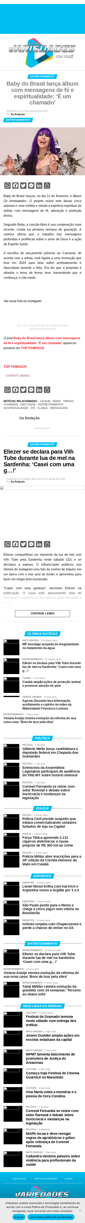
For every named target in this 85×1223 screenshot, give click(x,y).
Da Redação (18, 114)
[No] (80, 1210)
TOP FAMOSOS (32, 348)
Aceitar (19, 1217)
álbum (45, 401)
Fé (33, 408)
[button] (5, 18)
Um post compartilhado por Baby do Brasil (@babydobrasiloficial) (42, 327)
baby (57, 401)
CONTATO (69, 1178)
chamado (11, 404)
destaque (29, 404)
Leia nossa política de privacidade (51, 1217)
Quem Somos (19, 1178)
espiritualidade (16, 408)
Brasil (69, 401)
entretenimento (51, 404)
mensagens (59, 408)
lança (43, 408)
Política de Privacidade (45, 1178)
